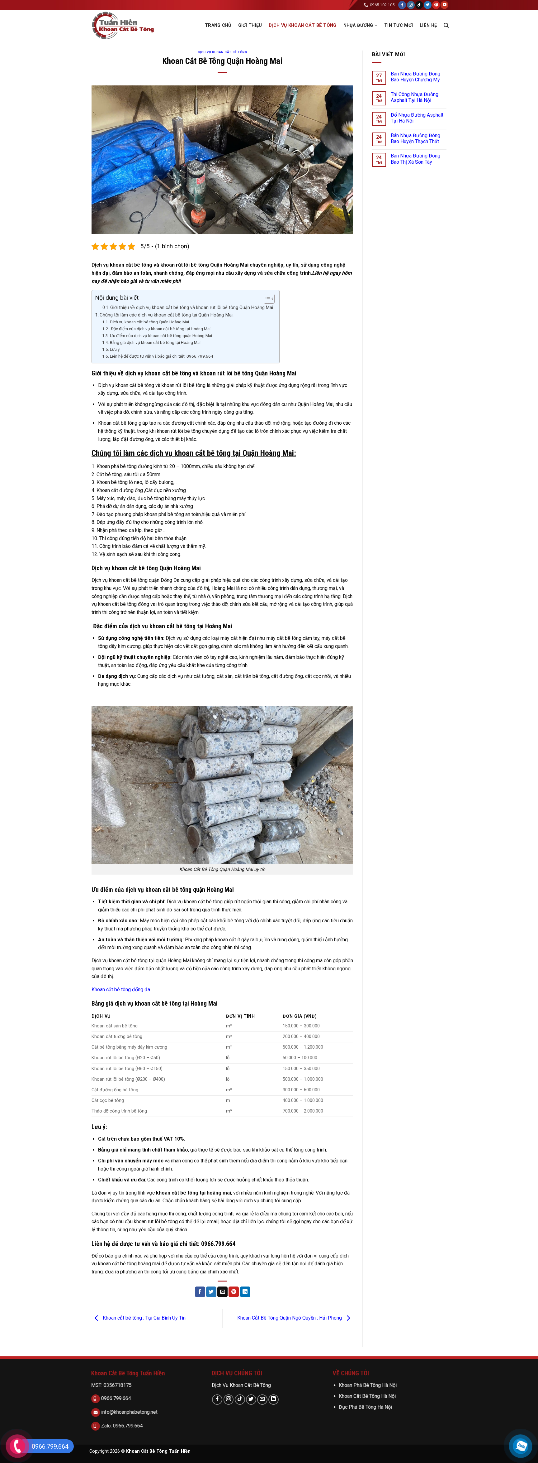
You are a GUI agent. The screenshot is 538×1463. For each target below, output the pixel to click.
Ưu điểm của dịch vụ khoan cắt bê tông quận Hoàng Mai (161, 335)
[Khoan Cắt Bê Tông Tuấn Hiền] (125, 25)
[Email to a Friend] (222, 1292)
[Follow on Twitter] (428, 5)
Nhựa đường (358, 25)
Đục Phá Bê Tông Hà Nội (365, 1407)
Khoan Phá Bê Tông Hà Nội (368, 1385)
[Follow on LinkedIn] (273, 1399)
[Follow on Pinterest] (436, 5)
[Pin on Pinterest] (234, 1292)
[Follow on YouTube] (444, 5)
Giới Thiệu (250, 25)
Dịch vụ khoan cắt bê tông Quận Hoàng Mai (149, 321)
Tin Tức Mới (398, 25)
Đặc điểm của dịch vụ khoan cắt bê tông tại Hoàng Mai (160, 328)
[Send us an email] (262, 1399)
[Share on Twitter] (211, 1292)
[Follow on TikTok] (419, 5)
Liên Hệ (428, 25)
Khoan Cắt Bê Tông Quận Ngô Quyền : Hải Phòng (290, 1318)
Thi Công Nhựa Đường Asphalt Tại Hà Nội (414, 97)
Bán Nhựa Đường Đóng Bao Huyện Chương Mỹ (415, 77)
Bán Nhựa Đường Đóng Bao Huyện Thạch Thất (415, 138)
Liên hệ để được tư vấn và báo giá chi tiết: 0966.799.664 (161, 356)
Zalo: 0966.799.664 (121, 1425)
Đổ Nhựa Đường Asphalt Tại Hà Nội (417, 118)
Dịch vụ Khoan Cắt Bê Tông (302, 25)
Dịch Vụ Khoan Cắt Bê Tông (241, 1385)
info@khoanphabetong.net (129, 1412)
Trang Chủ (218, 25)
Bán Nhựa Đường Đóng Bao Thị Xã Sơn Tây (415, 159)
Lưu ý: (115, 349)
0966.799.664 (115, 1398)
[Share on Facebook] (200, 1292)
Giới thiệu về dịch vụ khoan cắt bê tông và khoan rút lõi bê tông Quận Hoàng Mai (191, 307)
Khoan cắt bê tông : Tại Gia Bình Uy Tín (143, 1318)
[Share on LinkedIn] (245, 1292)
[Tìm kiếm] (446, 25)
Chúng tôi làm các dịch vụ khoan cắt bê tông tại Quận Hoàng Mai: (167, 315)
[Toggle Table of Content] (266, 298)
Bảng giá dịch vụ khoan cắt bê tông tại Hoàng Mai (155, 342)
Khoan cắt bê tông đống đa (121, 989)
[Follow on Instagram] (411, 5)
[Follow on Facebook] (402, 5)
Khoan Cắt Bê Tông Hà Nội (367, 1396)
